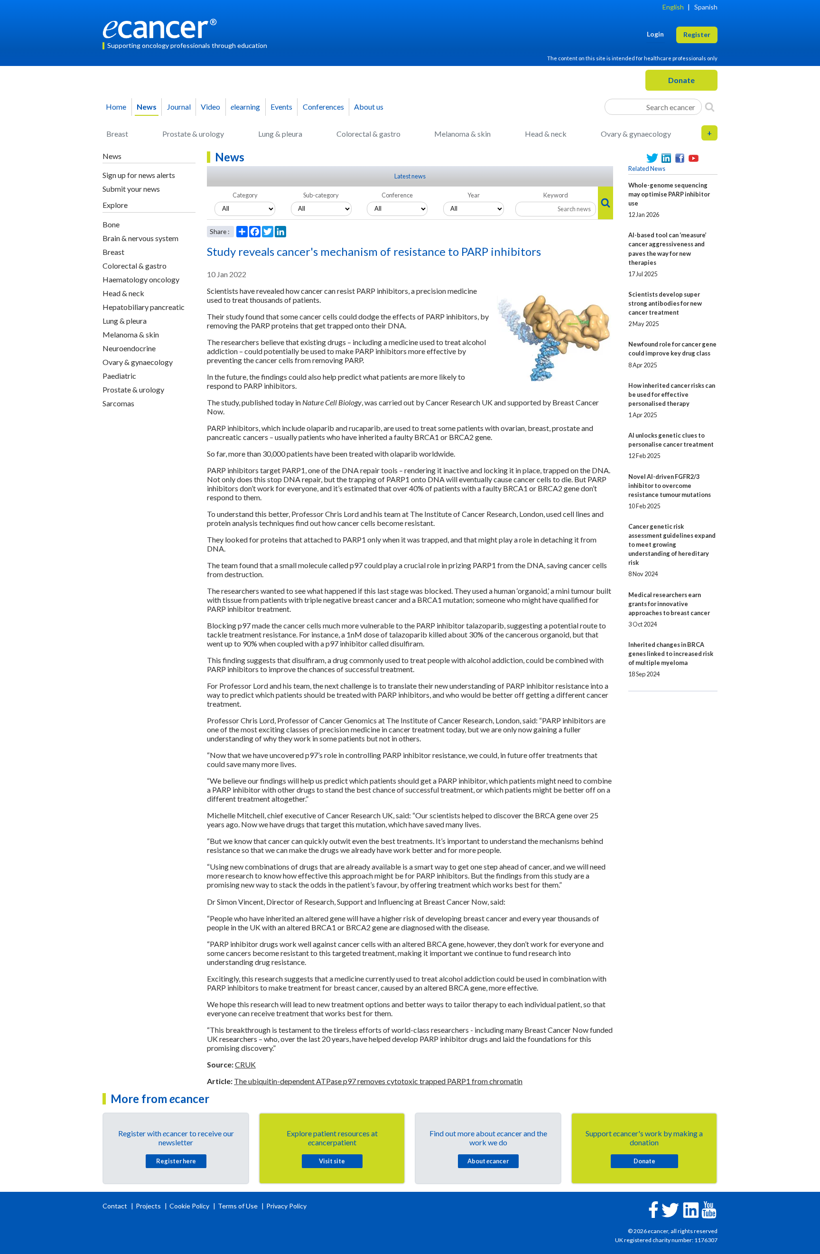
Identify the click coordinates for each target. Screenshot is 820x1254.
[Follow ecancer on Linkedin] (690, 1209)
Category (245, 195)
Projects (149, 1206)
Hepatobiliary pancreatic (143, 306)
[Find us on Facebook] (680, 158)
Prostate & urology (193, 133)
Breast (117, 133)
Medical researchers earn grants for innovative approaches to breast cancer (669, 604)
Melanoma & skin (462, 133)
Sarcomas (118, 403)
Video (210, 106)
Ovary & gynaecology (636, 133)
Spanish (706, 7)
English (673, 7)
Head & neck (546, 133)
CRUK (245, 1064)
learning (245, 106)
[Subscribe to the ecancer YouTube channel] (709, 1209)
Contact (115, 1206)
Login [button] (655, 34)
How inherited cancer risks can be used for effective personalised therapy (671, 394)
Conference (397, 195)
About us (368, 106)
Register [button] (696, 34)
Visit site (332, 1161)
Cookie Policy (189, 1206)
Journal (179, 106)
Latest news (410, 176)
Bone (111, 224)
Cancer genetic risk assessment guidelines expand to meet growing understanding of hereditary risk (672, 544)
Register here (176, 1161)
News (147, 106)
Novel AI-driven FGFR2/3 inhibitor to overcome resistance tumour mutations (669, 485)
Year (473, 195)
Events (281, 106)
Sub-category (321, 195)
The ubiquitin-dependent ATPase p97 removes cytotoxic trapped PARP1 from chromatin (378, 1081)
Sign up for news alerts (138, 174)
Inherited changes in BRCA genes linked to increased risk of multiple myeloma (670, 653)
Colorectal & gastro (368, 133)
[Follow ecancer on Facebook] (653, 1209)
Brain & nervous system (140, 238)
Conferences (323, 106)
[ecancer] (162, 27)
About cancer (488, 1161)
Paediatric (119, 375)
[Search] (710, 107)
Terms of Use (238, 1206)
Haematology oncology (140, 279)
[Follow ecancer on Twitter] (670, 1209)
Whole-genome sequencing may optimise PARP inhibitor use (669, 194)
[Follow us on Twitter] (652, 158)
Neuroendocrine (129, 348)
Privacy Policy (286, 1206)
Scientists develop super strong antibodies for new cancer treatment (665, 303)
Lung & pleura (280, 133)
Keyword (555, 195)
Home (116, 106)
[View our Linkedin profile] (666, 158)
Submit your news (131, 188)
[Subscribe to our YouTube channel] (693, 158)
